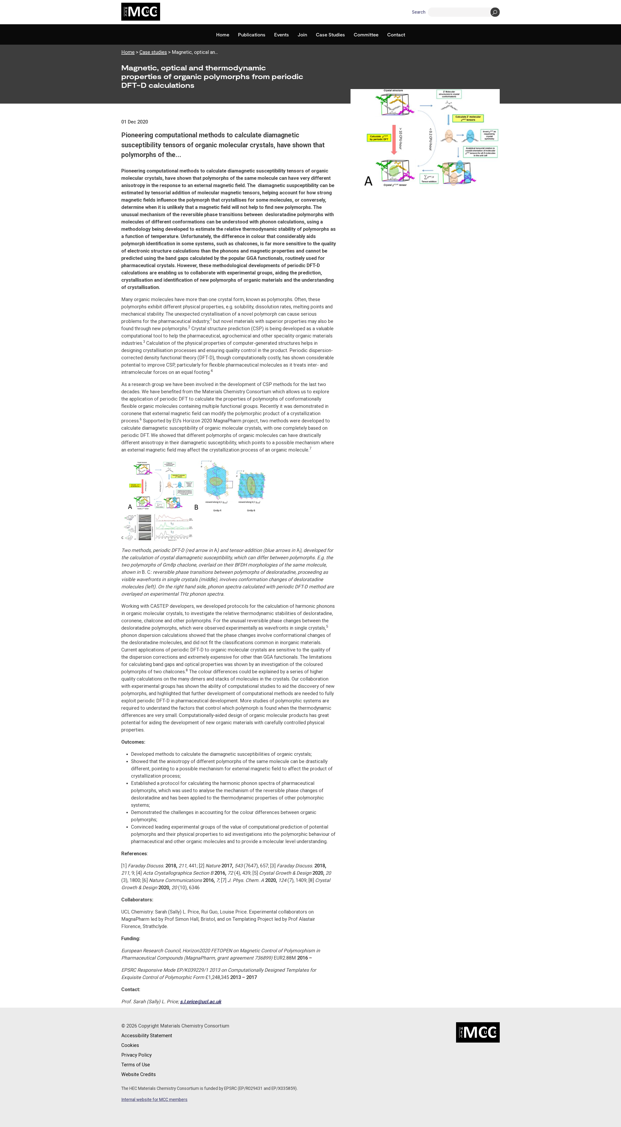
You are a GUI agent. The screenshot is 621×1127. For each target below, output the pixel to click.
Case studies (153, 52)
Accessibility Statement (146, 1035)
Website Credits (138, 1074)
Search (418, 12)
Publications (251, 34)
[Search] (495, 12)
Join (302, 34)
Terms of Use (135, 1065)
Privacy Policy (136, 1055)
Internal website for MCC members (154, 1099)
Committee (366, 34)
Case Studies (330, 34)
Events (281, 34)
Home (222, 34)
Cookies (130, 1045)
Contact (396, 34)
